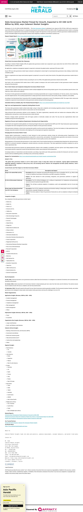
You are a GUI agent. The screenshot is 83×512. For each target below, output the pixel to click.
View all (80, 1)
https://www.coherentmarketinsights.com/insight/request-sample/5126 (34, 36)
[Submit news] (2, 251)
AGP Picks (4, 2)
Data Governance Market (39, 28)
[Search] (67, 16)
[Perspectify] (2, 254)
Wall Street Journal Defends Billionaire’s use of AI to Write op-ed (55, 2)
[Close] (23, 485)
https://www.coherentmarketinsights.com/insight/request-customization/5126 (37, 156)
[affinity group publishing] (2, 257)
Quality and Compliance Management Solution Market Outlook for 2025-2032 (23, 418)
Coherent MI (21, 422)
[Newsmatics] (2, 260)
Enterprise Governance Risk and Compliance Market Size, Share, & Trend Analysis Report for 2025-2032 (29, 416)
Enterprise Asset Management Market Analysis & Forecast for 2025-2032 (22, 415)
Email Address (7, 500)
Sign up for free (13, 506)
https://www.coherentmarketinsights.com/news (16, 426)
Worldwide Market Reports (11, 422)
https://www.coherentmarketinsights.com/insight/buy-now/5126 (54, 102)
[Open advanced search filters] (70, 16)
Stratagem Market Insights (31, 422)
